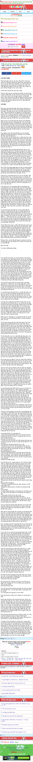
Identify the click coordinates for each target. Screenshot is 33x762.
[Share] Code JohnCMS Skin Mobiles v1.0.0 (14, 732)
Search (3, 55)
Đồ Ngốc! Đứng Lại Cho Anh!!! (11, 724)
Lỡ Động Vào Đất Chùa (8, 686)
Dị (12, 660)
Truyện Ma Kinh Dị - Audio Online (14, 65)
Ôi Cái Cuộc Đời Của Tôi (9, 708)
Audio (16, 660)
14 (11, 638)
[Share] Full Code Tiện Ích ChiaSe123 (13, 716)
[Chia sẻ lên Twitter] (26, 73)
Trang (2, 658)
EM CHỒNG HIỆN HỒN (8, 693)
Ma (13, 658)
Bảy (22, 658)
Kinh (16, 658)
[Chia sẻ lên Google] (16, 73)
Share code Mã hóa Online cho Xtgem (13, 728)
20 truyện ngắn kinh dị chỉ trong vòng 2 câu (13, 683)
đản (30, 658)
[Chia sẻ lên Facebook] (6, 73)
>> (14, 638)
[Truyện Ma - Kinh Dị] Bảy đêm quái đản (12, 676)
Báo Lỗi (20, 55)
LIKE (13, 644)
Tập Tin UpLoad (27, 55)
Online (20, 660)
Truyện (4, 660)
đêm (24, 658)
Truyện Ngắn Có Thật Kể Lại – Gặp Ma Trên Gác (15, 679)
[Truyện (9, 658)
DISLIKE (19, 644)
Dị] (19, 658)
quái (27, 658)
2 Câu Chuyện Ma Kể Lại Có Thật (11, 690)
